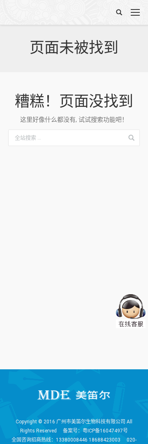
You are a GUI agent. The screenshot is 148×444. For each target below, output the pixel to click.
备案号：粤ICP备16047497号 (95, 431)
